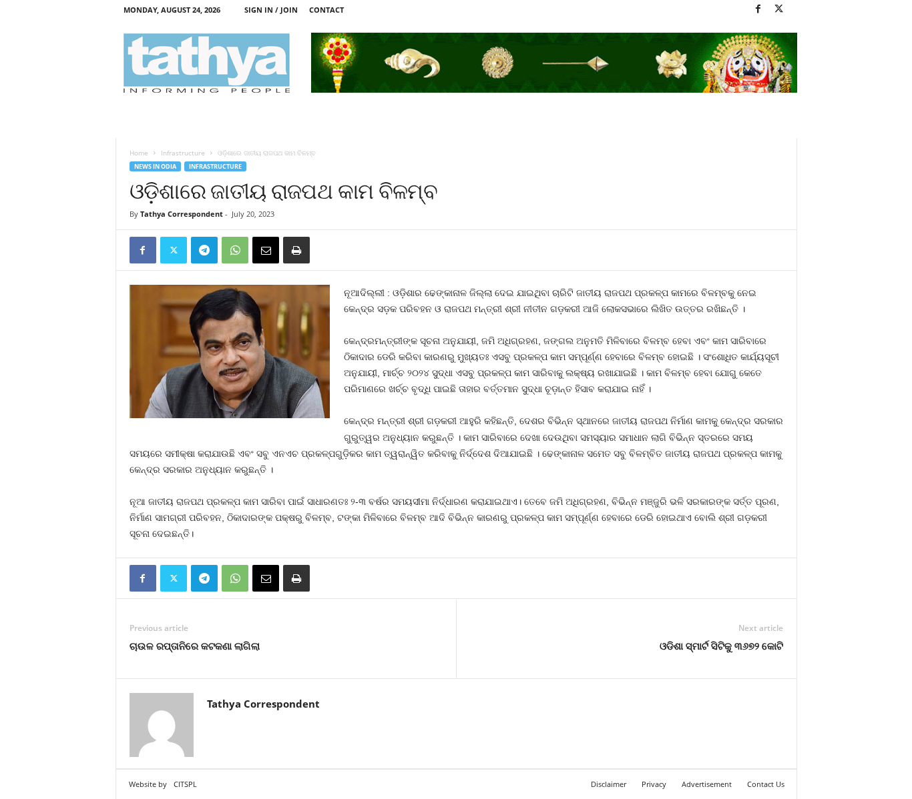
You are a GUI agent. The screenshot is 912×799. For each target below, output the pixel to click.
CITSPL (185, 784)
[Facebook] (758, 9)
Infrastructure (183, 152)
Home (139, 152)
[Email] (265, 250)
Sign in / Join (271, 10)
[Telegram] (204, 250)
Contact (326, 10)
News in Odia (155, 166)
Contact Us (765, 784)
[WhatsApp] (235, 250)
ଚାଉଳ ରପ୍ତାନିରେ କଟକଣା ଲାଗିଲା (195, 645)
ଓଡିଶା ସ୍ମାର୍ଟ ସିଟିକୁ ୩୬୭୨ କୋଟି (721, 645)
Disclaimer (608, 784)
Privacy (654, 784)
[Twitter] (779, 9)
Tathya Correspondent (181, 214)
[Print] (296, 250)
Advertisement (707, 784)
